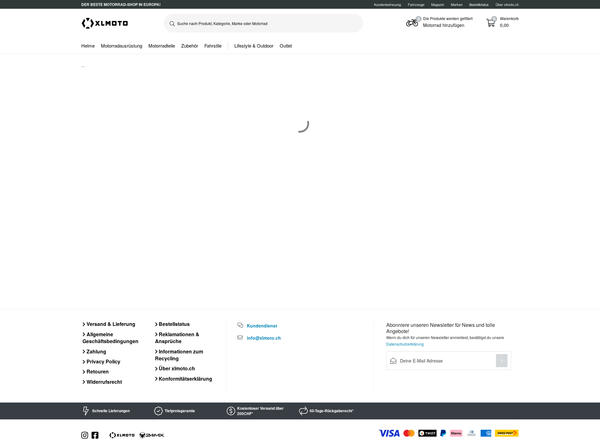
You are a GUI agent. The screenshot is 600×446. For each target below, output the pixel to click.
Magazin (437, 4)
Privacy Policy (102, 361)
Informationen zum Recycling (179, 355)
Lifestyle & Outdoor (253, 45)
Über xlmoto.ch (507, 4)
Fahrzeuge (416, 4)
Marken (456, 4)
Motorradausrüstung (121, 45)
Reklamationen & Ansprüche (177, 338)
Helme (88, 45)
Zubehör (189, 45)
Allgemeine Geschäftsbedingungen (110, 338)
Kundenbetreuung (387, 4)
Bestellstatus (174, 323)
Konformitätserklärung (185, 378)
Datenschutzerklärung (405, 344)
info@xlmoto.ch (264, 338)
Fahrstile (213, 45)
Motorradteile (161, 45)
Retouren (97, 371)
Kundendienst (262, 325)
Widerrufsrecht (103, 381)
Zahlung (95, 351)
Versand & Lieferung (110, 323)
